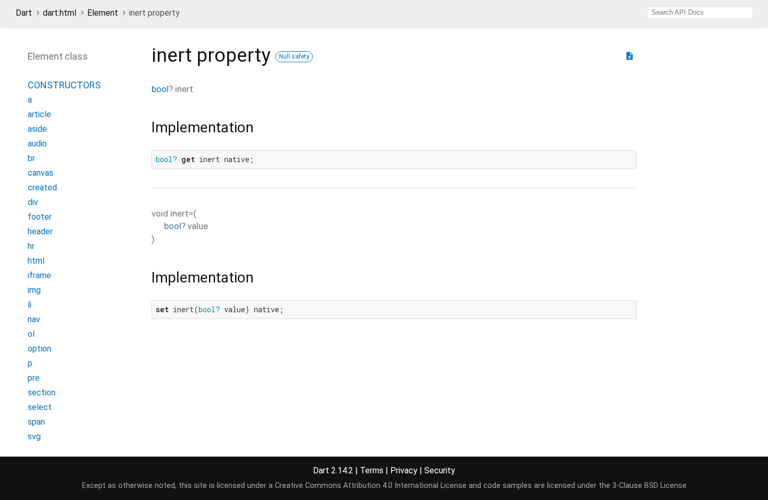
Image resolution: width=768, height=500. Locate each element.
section (41, 392)
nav (34, 319)
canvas (40, 173)
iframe (39, 275)
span (36, 422)
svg (34, 436)
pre (34, 378)
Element (102, 13)
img (34, 290)
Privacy (403, 470)
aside (37, 129)
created (42, 187)
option (39, 349)
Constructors (64, 84)
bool (160, 89)
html (36, 261)
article (39, 114)
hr (31, 246)
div (33, 202)
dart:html (59, 13)
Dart (24, 13)
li (29, 305)
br (31, 158)
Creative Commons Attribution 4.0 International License (371, 485)
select (40, 407)
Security (439, 470)
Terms (371, 470)
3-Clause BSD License (649, 485)
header (40, 231)
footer (40, 217)
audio (37, 144)
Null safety (294, 56)
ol (31, 334)
